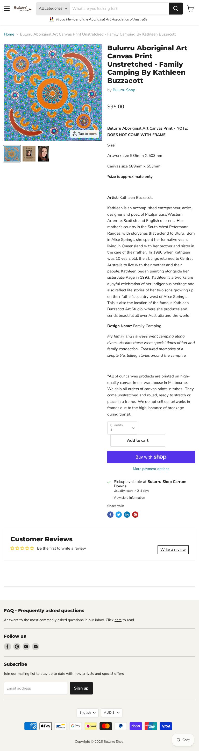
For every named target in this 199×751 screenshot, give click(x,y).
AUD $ (109, 712)
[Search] (176, 9)
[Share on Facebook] (110, 514)
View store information (129, 498)
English (85, 712)
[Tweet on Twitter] (119, 514)
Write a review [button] (173, 549)
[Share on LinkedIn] (127, 514)
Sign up (81, 688)
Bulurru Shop (124, 90)
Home (9, 34)
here (118, 619)
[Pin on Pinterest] (135, 514)
